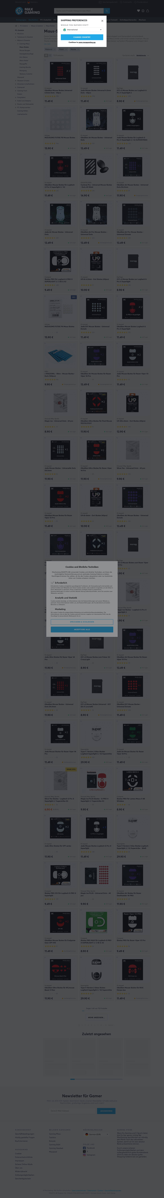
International (72, 30)
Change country (82, 37)
